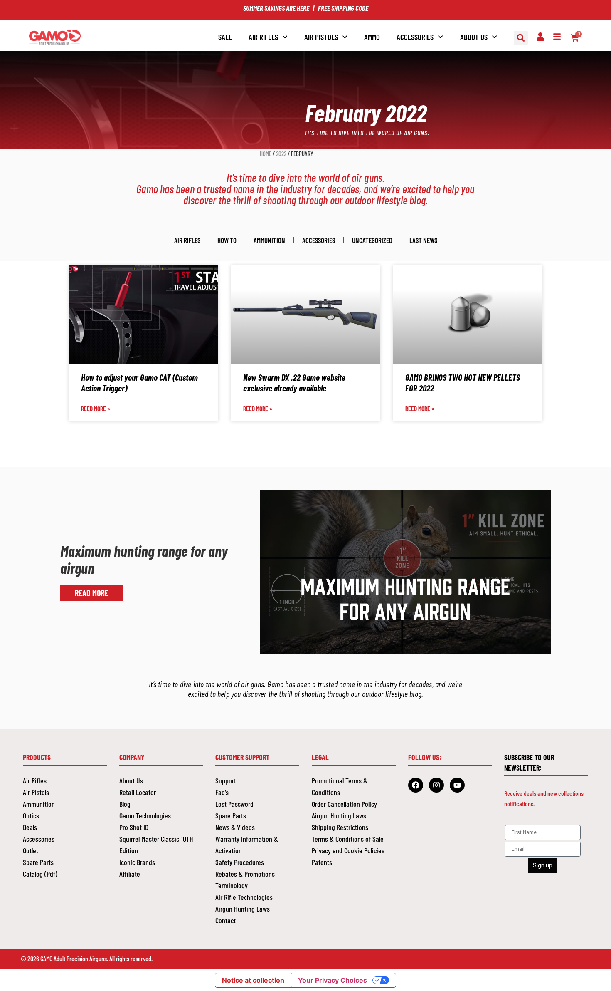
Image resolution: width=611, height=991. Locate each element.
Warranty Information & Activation (246, 844)
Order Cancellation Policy (344, 803)
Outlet (30, 850)
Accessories (318, 240)
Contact (225, 920)
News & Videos (235, 827)
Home (265, 153)
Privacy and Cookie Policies (348, 850)
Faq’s (222, 792)
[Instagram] (436, 785)
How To (227, 240)
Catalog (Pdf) (40, 873)
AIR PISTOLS (321, 37)
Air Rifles (263, 37)
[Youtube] (457, 785)
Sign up (542, 865)
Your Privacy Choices (332, 980)
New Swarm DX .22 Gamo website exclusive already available (294, 382)
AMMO (372, 37)
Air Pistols (36, 792)
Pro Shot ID (133, 827)
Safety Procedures (239, 862)
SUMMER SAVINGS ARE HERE (276, 8)
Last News (423, 240)
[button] (521, 38)
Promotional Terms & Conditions (339, 786)
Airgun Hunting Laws (242, 908)
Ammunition (269, 240)
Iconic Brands (137, 862)
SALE (225, 37)
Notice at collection (253, 980)
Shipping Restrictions (340, 827)
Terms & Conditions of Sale (348, 838)
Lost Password (234, 803)
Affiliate (129, 873)
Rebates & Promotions (245, 873)
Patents (322, 862)
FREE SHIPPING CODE (343, 8)
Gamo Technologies (145, 815)
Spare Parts (38, 862)
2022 (281, 153)
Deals (30, 827)
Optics (31, 815)
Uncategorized (372, 240)
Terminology (231, 885)
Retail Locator (137, 792)
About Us (474, 37)
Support (225, 780)
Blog (125, 803)
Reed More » (95, 408)
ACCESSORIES (415, 37)
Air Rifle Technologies (244, 897)
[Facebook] (415, 785)
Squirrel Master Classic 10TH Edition (156, 844)
